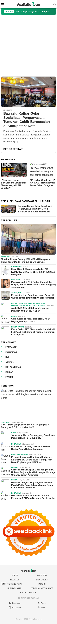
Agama (14, 293)
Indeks (14, 575)
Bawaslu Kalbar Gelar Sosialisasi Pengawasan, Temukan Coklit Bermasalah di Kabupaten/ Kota (26, 119)
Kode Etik (42, 575)
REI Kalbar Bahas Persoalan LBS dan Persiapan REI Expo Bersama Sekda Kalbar (33, 496)
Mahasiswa (16, 279)
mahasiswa (11, 352)
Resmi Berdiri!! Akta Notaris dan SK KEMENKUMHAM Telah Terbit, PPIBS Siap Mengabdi (33, 272)
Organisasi (16, 267)
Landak (14, 467)
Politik (32, 306)
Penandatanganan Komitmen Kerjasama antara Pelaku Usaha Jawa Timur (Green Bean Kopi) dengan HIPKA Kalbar (42, 186)
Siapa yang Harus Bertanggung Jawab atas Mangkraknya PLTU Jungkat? (33, 436)
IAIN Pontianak (13, 367)
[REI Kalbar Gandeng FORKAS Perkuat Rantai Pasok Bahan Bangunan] (14, 170)
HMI (19, 293)
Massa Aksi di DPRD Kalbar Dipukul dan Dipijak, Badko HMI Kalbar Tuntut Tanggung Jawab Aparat (33, 284)
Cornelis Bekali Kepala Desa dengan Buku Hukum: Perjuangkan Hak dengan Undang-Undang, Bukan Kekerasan (33, 472)
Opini (13, 433)
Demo (20, 303)
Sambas (9, 362)
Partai (21, 327)
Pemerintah (16, 306)
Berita (14, 303)
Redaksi (14, 580)
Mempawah (5, 257)
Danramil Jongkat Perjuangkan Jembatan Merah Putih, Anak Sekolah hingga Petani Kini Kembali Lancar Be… (32, 485)
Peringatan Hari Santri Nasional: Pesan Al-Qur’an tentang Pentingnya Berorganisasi (32, 296)
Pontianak (41, 306)
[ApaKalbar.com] (28, 4)
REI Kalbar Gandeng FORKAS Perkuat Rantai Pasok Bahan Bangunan (13, 183)
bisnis (14, 316)
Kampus (31, 303)
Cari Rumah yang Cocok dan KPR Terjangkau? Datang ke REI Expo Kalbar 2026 (25, 425)
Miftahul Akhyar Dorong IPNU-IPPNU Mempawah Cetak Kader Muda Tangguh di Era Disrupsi (26, 260)
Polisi (25, 306)
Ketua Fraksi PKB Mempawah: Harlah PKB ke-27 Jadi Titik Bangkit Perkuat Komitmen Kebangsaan (33, 332)
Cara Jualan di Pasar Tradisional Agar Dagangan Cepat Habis (30, 320)
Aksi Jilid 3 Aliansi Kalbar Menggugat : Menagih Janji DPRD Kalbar (31, 309)
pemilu (9, 377)
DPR (25, 303)
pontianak (11, 347)
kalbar (9, 372)
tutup (4, 584)
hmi (7, 357)
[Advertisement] (28, 45)
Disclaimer (42, 580)
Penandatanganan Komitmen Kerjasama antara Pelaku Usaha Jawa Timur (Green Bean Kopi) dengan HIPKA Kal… (31, 460)
